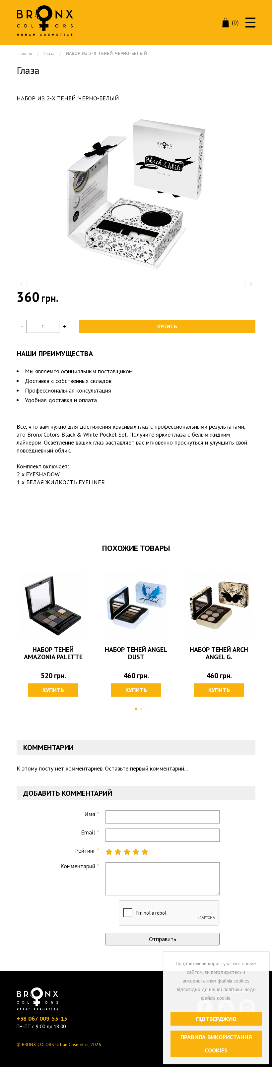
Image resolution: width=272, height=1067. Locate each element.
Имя (89, 814)
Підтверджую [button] (216, 1019)
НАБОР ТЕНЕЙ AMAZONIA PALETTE (53, 653)
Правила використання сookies (216, 1043)
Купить (167, 326)
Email (88, 832)
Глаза (49, 53)
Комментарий (77, 866)
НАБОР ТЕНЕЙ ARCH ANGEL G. (219, 653)
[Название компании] (45, 20)
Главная (24, 53)
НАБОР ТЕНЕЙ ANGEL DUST (136, 653)
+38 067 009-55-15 (42, 1018)
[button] (136, 194)
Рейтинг (85, 850)
